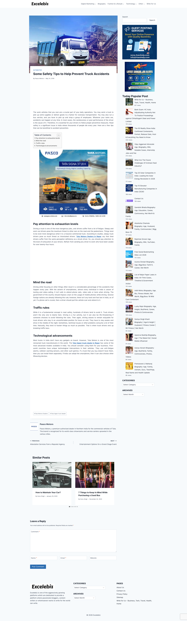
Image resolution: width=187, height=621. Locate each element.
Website (93, 558)
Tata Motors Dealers (41, 413)
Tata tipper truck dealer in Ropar (86, 343)
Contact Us (139, 199)
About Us (120, 587)
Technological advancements (46, 146)
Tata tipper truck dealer (58, 413)
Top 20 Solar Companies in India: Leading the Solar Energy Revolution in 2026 (145, 176)
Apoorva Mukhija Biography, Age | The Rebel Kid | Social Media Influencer (146, 338)
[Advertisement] (73, 96)
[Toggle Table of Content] (57, 135)
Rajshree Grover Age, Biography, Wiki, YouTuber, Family (145, 242)
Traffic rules (40, 143)
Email (63, 558)
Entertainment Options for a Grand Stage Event (98, 442)
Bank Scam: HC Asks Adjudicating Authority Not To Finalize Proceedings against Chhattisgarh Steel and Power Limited (140, 115)
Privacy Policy (122, 594)
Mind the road (41, 141)
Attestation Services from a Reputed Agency (47, 442)
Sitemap (120, 597)
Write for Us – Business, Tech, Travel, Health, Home (134, 602)
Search (125, 17)
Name (34, 558)
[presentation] (51, 475)
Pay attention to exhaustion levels (48, 138)
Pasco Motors (39, 78)
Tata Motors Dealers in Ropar (88, 236)
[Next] (111, 483)
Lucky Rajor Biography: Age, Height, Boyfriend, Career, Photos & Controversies (145, 309)
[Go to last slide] (35, 483)
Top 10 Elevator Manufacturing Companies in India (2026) (146, 189)
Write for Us (151, 4)
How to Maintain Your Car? (48, 492)
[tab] (69, 506)
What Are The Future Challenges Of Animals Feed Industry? (146, 163)
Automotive (37, 70)
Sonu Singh (41, 496)
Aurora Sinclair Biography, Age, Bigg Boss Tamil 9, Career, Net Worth (145, 265)
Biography (102, 4)
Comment (35, 532)
